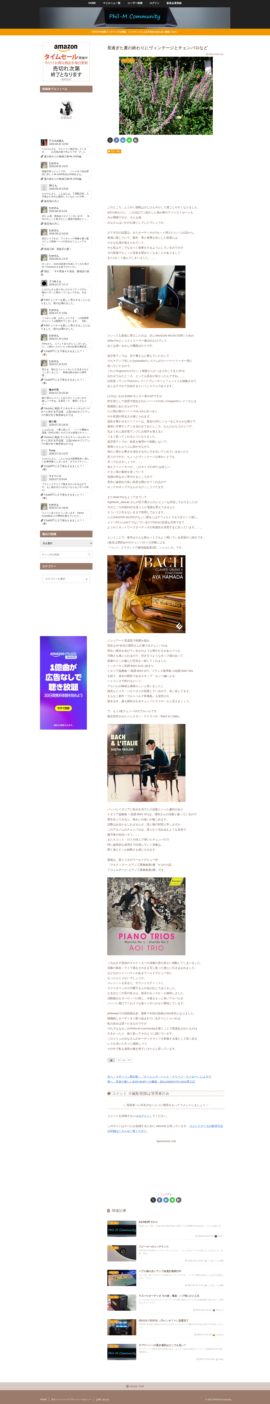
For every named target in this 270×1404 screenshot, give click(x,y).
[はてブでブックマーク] (123, 140)
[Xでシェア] (110, 140)
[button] (135, 140)
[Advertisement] (166, 178)
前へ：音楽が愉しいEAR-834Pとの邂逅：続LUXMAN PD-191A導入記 (151, 1081)
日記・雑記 (115, 151)
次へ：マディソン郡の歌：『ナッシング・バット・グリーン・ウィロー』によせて (159, 1076)
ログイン (144, 1115)
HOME (43, 1399)
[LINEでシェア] (129, 140)
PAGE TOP (136, 1386)
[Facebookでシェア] (116, 140)
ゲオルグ (66, 117)
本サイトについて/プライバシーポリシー (71, 1399)
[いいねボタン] (111, 1060)
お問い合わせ (102, 1399)
